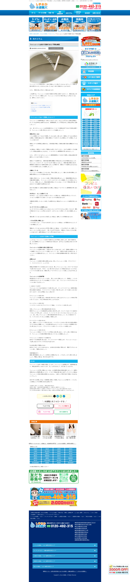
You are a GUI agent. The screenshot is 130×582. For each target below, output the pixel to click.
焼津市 (59, 453)
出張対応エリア (78, 12)
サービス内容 (42, 12)
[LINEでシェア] (61, 396)
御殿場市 (47, 455)
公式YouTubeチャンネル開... (88, 157)
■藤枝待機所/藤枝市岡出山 (81, 532)
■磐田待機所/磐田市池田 (81, 534)
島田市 (70, 451)
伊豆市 (59, 458)
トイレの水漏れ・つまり (37, 516)
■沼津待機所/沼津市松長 (81, 528)
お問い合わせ (96, 12)
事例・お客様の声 (60, 12)
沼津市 (59, 448)
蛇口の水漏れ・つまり (91, 516)
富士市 (35, 453)
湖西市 (47, 458)
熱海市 (70, 448)
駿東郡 (47, 462)
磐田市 (47, 453)
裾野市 (35, 458)
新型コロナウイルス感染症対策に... (90, 170)
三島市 (35, 451)
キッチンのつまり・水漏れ (51, 516)
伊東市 (59, 451)
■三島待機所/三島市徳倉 (81, 538)
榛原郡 (59, 462)
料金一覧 (51, 12)
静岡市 (35, 448)
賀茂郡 (70, 460)
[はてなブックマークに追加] (57, 396)
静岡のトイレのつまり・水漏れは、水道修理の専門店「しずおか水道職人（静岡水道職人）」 (52, 443)
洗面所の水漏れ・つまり (78, 516)
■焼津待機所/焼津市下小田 (81, 530)
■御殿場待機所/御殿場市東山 (82, 540)
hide (35, 103)
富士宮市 (47, 451)
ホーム (33, 12)
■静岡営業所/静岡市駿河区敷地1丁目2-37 (85, 522)
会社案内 (87, 12)
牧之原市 (59, 460)
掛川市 (70, 453)
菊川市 (35, 460)
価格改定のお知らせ (86, 162)
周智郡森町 (71, 462)
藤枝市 (35, 455)
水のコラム (69, 12)
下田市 (70, 455)
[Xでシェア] (54, 396)
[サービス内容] (39, 12)
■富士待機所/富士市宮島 (81, 526)
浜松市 (47, 448)
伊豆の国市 (47, 460)
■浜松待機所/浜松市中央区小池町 (83, 524)
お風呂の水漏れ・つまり (65, 516)
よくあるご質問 (78, 512)
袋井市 (59, 455)
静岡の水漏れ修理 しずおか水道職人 (39, 33)
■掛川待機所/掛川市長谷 (81, 536)
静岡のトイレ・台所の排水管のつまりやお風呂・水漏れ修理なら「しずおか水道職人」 (65, 571)
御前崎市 (70, 458)
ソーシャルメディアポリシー (52, 514)
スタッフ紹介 (94, 512)
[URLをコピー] (64, 396)
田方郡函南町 (35, 462)
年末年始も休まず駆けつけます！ (89, 166)
